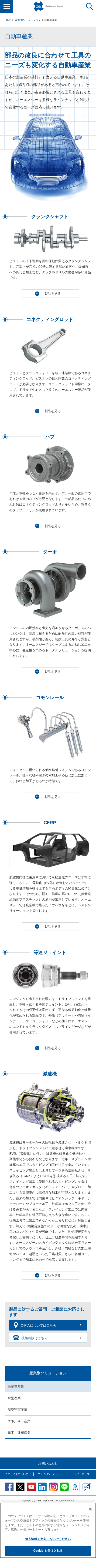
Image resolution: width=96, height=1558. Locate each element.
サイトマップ (81, 1474)
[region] (48, 1530)
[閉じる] (90, 1509)
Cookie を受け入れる (48, 1550)
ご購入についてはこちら (38, 1325)
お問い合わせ (48, 1463)
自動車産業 (16, 1386)
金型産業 (14, 1398)
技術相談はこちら (34, 1338)
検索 (89, 6)
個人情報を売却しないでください (48, 1539)
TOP (8, 20)
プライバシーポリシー (50, 1474)
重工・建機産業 (19, 1433)
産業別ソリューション (28, 20)
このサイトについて (16, 1474)
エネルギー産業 (19, 1421)
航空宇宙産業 (17, 1409)
